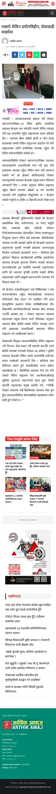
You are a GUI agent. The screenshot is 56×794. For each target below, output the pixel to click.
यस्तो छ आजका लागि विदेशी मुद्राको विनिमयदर (24, 689)
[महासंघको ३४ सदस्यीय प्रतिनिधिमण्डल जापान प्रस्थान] (15, 484)
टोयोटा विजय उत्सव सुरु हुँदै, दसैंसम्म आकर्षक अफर (24, 619)
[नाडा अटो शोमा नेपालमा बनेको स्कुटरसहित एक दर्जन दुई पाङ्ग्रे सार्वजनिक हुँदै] (15, 451)
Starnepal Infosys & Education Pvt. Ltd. (35, 787)
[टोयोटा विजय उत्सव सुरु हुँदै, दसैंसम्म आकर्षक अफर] (40, 451)
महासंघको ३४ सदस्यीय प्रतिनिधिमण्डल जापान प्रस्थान (25, 631)
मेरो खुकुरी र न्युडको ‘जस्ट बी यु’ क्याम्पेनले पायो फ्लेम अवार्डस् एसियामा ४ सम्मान (27, 666)
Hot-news (10, 458)
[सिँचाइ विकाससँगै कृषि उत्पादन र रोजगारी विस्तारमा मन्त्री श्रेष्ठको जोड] (40, 484)
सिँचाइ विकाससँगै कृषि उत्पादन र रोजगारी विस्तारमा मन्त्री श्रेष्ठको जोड (27, 642)
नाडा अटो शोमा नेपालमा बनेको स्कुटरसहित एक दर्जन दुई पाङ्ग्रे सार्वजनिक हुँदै (28, 607)
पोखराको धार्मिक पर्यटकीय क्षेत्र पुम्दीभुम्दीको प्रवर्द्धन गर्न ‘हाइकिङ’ (23, 677)
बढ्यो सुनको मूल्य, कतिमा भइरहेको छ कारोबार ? (25, 654)
